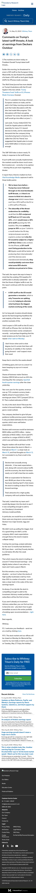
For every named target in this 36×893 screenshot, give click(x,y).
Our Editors (5, 779)
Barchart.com (15, 868)
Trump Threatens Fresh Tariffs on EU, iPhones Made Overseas (16, 92)
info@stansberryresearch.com (10, 804)
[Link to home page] (11, 4)
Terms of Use (5, 839)
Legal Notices (17, 829)
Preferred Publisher (7, 791)
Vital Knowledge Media (11, 177)
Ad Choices (5, 829)
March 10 (5, 452)
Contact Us (5, 821)
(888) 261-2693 (6, 807)
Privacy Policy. (21, 685)
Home (14, 10)
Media (4, 783)
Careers (4, 818)
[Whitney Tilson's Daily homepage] (18, 15)
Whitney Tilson (27, 31)
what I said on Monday (16, 338)
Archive (21, 10)
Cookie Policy (6, 832)
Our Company (6, 812)
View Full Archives (28, 694)
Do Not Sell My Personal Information (23, 835)
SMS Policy (16, 832)
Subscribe (18, 678)
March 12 (29, 452)
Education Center (7, 787)
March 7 (14, 450)
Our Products (6, 775)
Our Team (5, 815)
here (19, 631)
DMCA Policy (17, 826)
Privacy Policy (6, 826)
